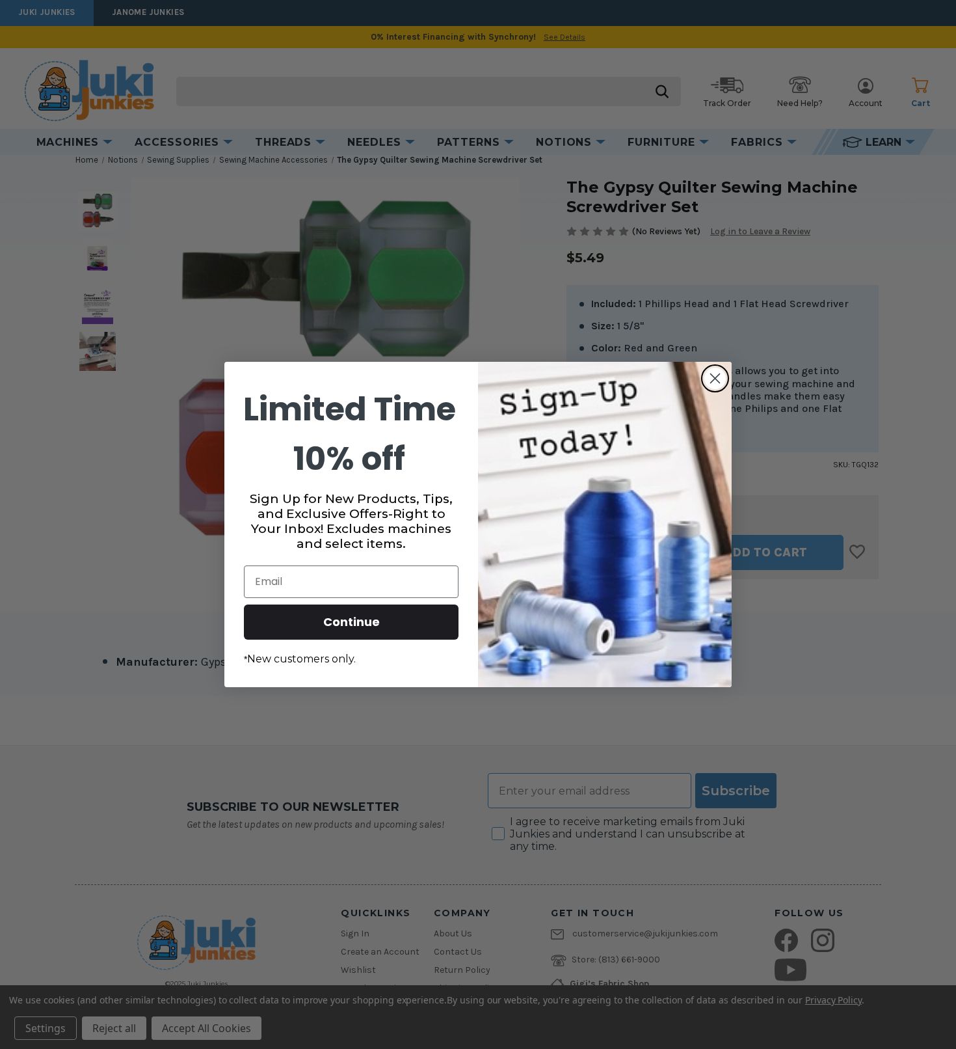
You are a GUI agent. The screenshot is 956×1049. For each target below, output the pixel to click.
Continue (351, 622)
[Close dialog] (715, 378)
